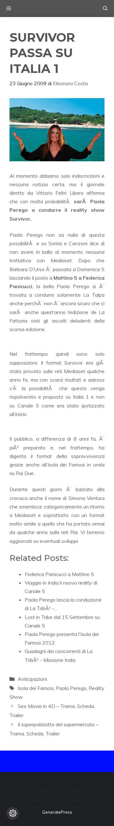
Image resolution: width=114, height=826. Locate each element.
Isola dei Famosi (36, 688)
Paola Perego (71, 688)
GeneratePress (57, 812)
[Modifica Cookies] (12, 813)
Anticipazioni (32, 679)
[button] (105, 8)
